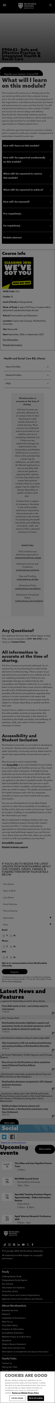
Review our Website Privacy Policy (25, 1393)
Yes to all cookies (36, 1398)
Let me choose (17, 1398)
